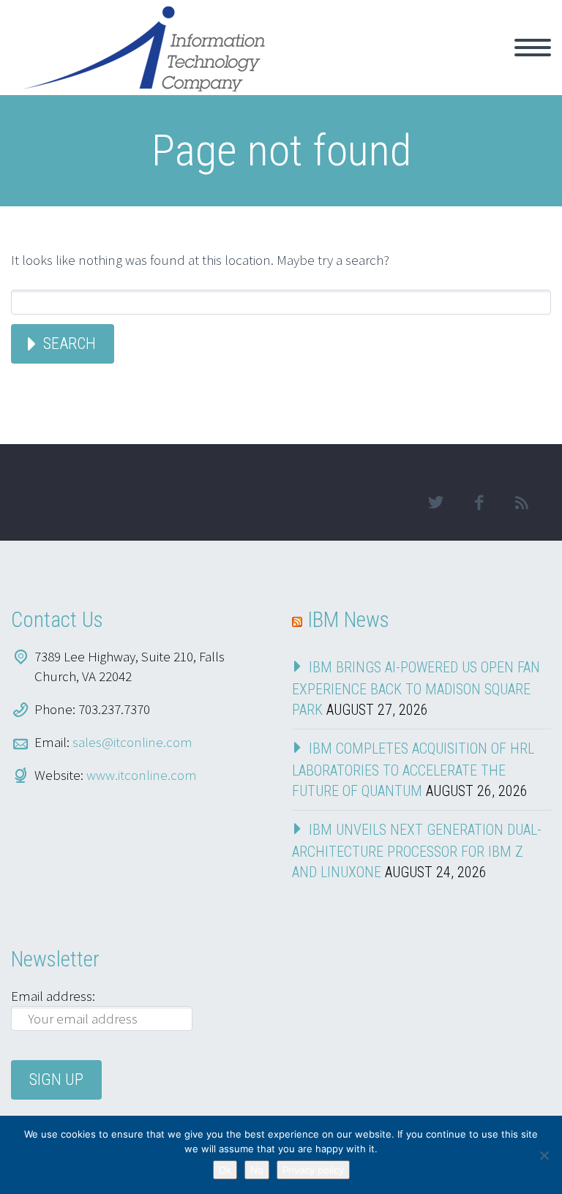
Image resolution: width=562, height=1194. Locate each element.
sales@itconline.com (132, 742)
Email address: (53, 996)
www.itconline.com (141, 775)
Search (69, 343)
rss (522, 502)
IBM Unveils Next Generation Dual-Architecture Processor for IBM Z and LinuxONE (417, 851)
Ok (225, 1170)
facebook (479, 502)
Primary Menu (532, 47)
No (256, 1170)
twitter (435, 502)
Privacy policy (313, 1170)
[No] (543, 1155)
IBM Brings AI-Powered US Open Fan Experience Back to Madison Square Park (416, 688)
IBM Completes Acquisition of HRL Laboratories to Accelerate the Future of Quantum (413, 770)
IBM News (348, 619)
